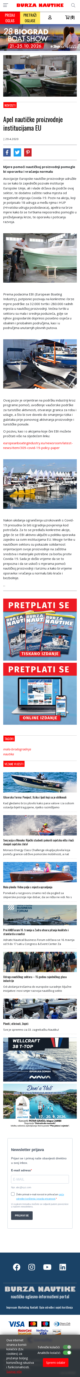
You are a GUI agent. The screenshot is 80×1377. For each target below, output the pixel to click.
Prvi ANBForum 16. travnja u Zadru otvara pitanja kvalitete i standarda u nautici (36, 932)
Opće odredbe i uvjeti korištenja (56, 1307)
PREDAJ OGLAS (10, 17)
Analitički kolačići (49, 1353)
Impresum (11, 1307)
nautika (8, 754)
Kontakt (34, 1307)
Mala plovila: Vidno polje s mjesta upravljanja (27, 887)
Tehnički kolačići (49, 1347)
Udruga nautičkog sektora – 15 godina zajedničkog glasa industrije (35, 979)
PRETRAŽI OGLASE (29, 17)
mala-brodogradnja (17, 749)
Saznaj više (14, 1372)
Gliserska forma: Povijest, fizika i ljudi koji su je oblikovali (34, 797)
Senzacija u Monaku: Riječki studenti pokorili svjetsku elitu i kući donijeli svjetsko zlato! (38, 842)
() (72, 17)
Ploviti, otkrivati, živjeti (15, 1024)
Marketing (23, 1307)
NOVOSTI (10, 105)
